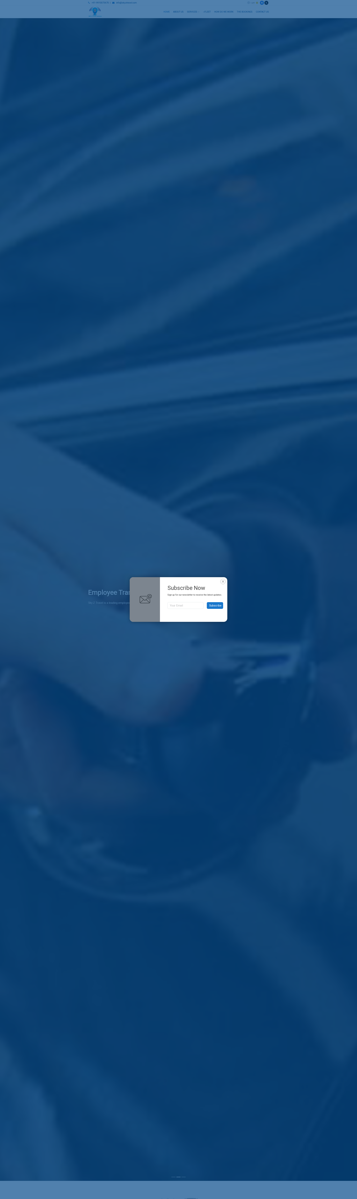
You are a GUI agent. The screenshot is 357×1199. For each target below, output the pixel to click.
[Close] (223, 581)
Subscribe (215, 605)
